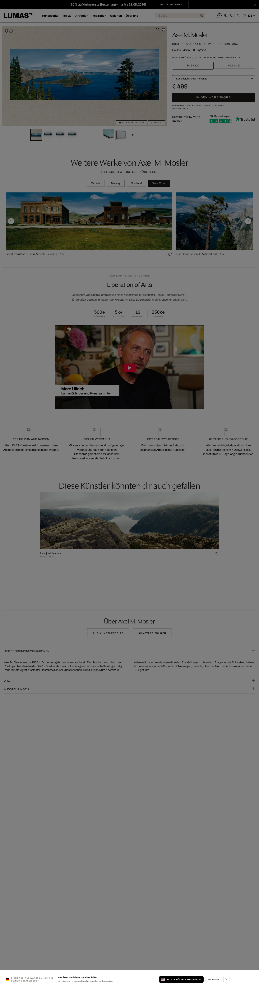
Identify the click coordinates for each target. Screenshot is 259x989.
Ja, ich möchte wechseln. (184, 979)
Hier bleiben (213, 979)
